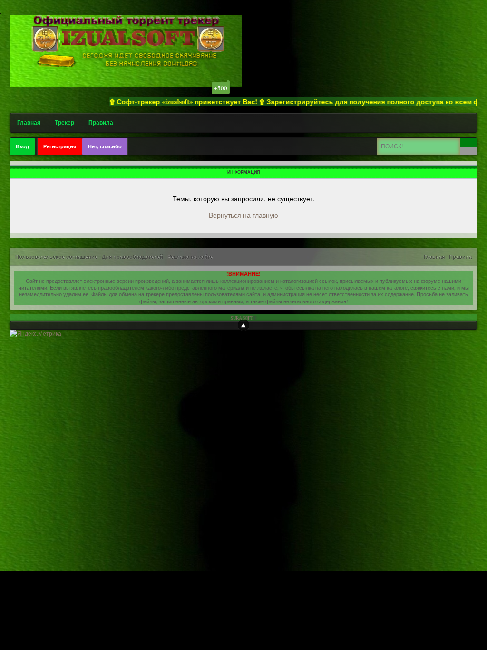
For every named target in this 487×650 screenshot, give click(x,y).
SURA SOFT (242, 317)
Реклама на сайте (190, 257)
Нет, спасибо (105, 146)
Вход (22, 146)
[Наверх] (243, 325)
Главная (28, 122)
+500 (220, 88)
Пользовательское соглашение (56, 257)
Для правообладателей (132, 257)
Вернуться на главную (243, 215)
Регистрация (59, 146)
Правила (100, 122)
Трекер (64, 122)
